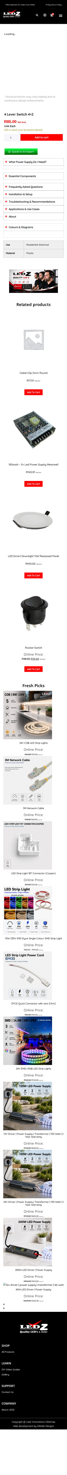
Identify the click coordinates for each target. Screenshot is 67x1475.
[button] (60, 15)
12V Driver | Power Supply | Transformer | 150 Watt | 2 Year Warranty (33, 1135)
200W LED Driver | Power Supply (33, 1269)
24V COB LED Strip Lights (33, 742)
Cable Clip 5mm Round (33, 372)
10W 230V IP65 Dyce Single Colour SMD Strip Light (33, 938)
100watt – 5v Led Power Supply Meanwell (33, 464)
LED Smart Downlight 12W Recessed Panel (33, 556)
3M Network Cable (33, 808)
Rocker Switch (33, 647)
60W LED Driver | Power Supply (33, 1289)
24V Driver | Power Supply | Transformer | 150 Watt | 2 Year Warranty (33, 1203)
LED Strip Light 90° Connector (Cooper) (33, 873)
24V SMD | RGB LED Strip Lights (33, 1068)
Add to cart (41, 137)
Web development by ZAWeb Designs (33, 1426)
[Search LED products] (37, 15)
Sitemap (50, 1421)
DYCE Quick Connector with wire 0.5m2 (33, 1003)
